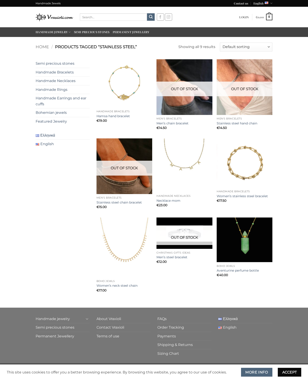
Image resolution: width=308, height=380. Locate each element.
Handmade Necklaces (56, 81)
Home (42, 46)
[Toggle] (87, 318)
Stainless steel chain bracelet (119, 202)
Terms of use (108, 336)
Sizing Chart (168, 353)
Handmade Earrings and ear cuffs (61, 101)
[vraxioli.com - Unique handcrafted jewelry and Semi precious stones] (54, 17)
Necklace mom (168, 201)
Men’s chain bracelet (172, 123)
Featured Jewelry (51, 121)
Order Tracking (170, 327)
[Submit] (151, 17)
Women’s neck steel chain (117, 286)
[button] (244, 17)
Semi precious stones (92, 32)
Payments (166, 336)
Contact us (241, 3)
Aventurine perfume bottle (238, 270)
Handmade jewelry (52, 32)
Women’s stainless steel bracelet (242, 196)
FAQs (162, 319)
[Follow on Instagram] (168, 17)
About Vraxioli (109, 319)
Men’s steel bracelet (171, 257)
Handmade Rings (51, 89)
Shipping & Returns (175, 345)
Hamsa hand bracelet (113, 116)
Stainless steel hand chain (237, 123)
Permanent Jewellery (131, 32)
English (258, 3)
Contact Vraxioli (110, 327)
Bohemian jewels (51, 112)
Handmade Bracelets (55, 72)
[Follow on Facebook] (160, 17)
